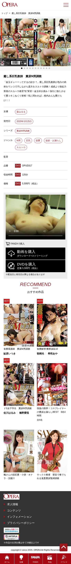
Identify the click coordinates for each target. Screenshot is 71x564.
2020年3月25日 (24, 121)
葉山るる (21, 111)
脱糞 (38, 140)
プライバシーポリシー (21, 522)
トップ (4, 13)
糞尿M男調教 (23, 131)
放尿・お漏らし (53, 140)
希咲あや (53, 353)
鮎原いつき (10, 353)
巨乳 (28, 140)
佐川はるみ (10, 413)
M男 (19, 140)
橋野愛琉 (24, 413)
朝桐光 (40, 353)
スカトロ (21, 147)
